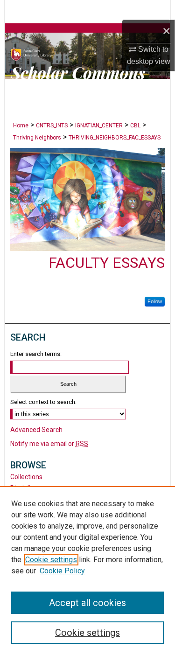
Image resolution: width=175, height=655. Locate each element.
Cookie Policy (62, 570)
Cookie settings (51, 559)
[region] (87, 570)
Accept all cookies (87, 602)
